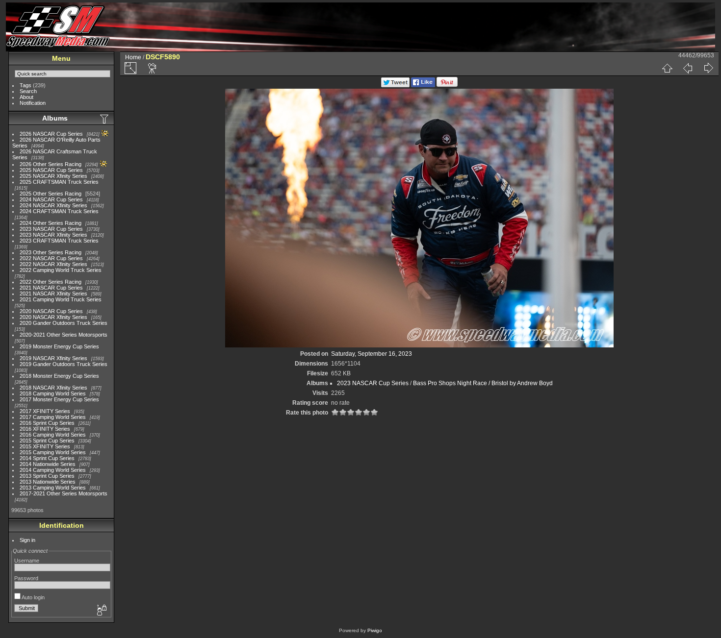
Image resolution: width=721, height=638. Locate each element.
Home (133, 57)
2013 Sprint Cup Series (47, 476)
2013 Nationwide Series (48, 482)
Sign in (27, 540)
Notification (33, 103)
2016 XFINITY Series (45, 429)
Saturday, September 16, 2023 (371, 353)
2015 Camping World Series (53, 452)
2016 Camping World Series (53, 435)
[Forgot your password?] (101, 610)
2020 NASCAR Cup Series (51, 311)
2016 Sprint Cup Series (47, 423)
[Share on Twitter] (395, 85)
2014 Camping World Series (53, 470)
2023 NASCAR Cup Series (51, 229)
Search (28, 91)
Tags (25, 85)
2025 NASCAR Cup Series (51, 170)
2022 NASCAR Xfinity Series (53, 264)
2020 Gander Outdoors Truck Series (63, 323)
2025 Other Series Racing (50, 193)
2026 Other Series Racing (50, 164)
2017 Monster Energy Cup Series (59, 399)
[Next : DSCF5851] (708, 68)
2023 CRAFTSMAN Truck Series (59, 241)
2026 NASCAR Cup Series (51, 134)
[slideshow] (152, 68)
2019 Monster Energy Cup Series (59, 346)
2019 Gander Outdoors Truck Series (63, 364)
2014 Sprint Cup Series (47, 458)
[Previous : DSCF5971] (687, 68)
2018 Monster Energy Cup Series (59, 376)
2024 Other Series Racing (50, 223)
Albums (55, 118)
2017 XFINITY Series (45, 411)
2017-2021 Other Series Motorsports (63, 493)
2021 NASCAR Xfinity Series (53, 293)
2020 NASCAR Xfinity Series (53, 317)
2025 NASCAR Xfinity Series (53, 176)
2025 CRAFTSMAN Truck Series (59, 182)
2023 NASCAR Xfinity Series (53, 235)
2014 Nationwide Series (48, 464)
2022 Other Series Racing (50, 282)
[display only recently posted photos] (105, 118)
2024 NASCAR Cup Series (51, 199)
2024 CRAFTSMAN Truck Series (59, 211)
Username (26, 561)
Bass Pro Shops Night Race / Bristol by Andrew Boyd (483, 383)
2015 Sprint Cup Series (47, 440)
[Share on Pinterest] (447, 85)
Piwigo (374, 630)
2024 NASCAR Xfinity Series (53, 205)
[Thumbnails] (667, 68)
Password (26, 578)
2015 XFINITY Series (45, 446)
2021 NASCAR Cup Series (51, 288)
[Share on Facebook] (423, 85)
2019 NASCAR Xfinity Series (53, 358)
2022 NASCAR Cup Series (51, 258)
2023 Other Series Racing (50, 252)
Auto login (33, 597)
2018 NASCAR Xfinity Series (53, 388)
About (26, 97)
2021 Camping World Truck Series (61, 299)
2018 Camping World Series (53, 393)
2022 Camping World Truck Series (61, 270)
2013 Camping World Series (53, 488)
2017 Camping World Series (53, 417)
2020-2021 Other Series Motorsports (63, 335)
